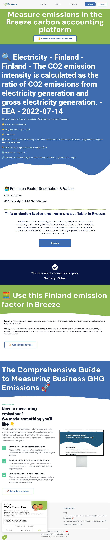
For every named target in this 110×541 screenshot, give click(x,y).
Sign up (55, 243)
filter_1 (4, 447)
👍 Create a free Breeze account (55, 38)
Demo (58, 4)
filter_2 (4, 461)
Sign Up (90, 4)
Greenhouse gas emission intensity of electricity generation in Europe (46, 157)
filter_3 (4, 474)
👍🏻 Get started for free (21, 344)
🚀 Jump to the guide (17, 491)
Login (102, 4)
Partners (73, 4)
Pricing (43, 4)
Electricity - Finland (55, 278)
